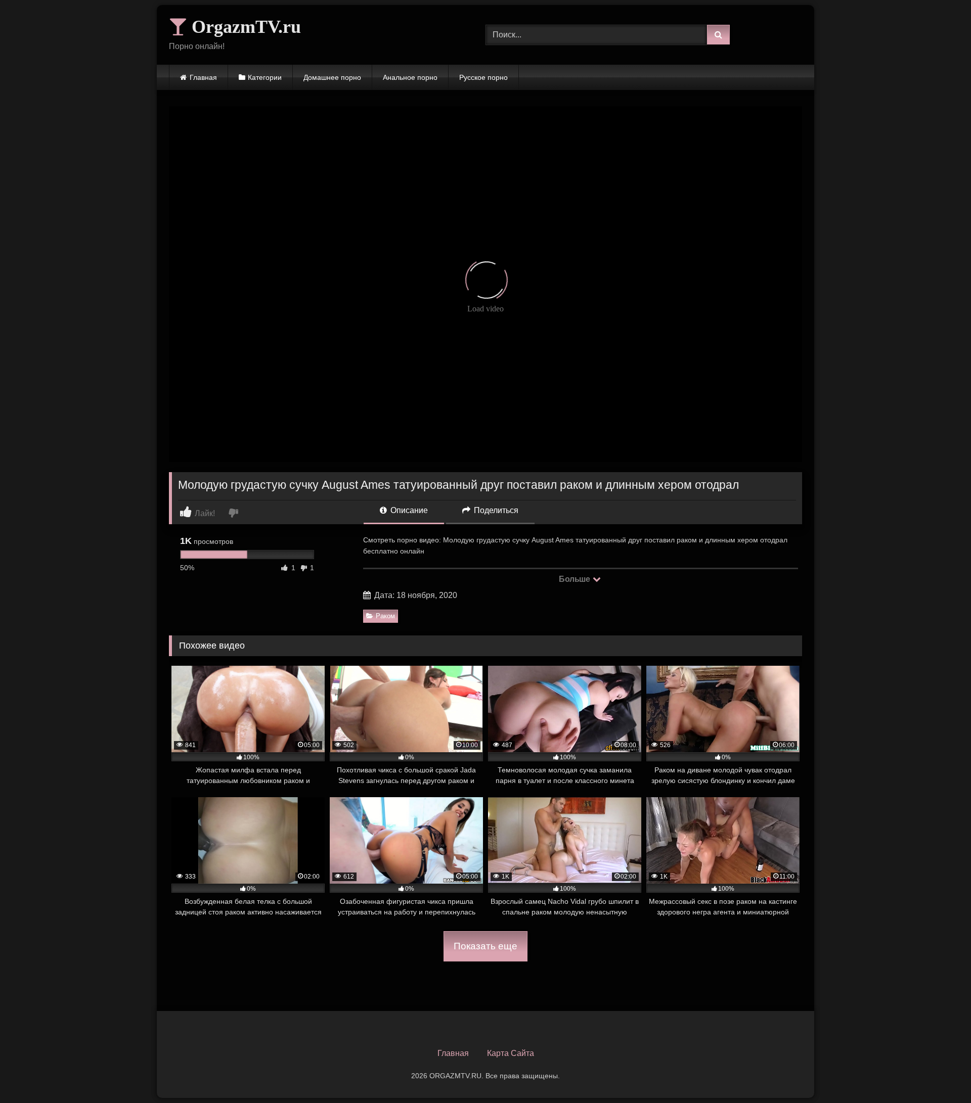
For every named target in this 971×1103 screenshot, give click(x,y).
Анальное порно (410, 77)
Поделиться (495, 510)
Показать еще (485, 946)
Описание (408, 510)
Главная (203, 77)
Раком (385, 616)
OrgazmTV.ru (244, 27)
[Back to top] (940, 1073)
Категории (265, 77)
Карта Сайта (510, 1053)
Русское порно (483, 77)
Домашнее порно (332, 77)
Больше (575, 579)
